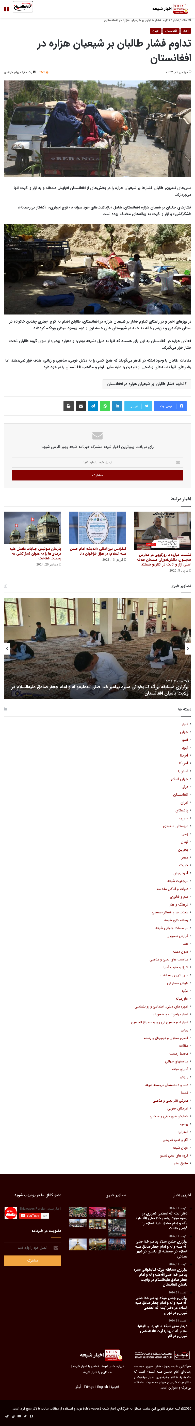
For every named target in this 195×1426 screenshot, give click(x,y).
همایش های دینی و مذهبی (169, 1116)
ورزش (184, 1077)
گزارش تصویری (177, 936)
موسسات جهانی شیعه (171, 928)
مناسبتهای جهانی (176, 1061)
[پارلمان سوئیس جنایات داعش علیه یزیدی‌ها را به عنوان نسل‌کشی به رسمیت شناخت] (32, 528)
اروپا (185, 747)
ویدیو (184, 1030)
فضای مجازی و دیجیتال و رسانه (166, 1038)
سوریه (183, 818)
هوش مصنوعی (177, 983)
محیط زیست (178, 1053)
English (102, 1387)
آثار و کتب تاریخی (175, 1140)
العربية (115, 1387)
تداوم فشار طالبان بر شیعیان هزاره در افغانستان (145, 384)
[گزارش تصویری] (117, 1227)
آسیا (185, 740)
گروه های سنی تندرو (174, 1155)
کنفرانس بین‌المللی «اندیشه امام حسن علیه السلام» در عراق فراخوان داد (98, 551)
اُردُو (78, 1387)
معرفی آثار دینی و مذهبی (170, 1100)
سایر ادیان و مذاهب (174, 975)
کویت (183, 865)
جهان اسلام (179, 779)
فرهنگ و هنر (179, 904)
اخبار (176, 20)
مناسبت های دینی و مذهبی (169, 959)
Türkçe (89, 1387)
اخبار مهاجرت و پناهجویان (170, 1014)
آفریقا (184, 755)
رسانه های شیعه (176, 920)
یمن (185, 834)
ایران (184, 802)
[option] (97, 648)
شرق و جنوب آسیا (176, 967)
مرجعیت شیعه (177, 881)
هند (185, 944)
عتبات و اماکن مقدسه (172, 889)
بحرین (183, 849)
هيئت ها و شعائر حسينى (170, 912)
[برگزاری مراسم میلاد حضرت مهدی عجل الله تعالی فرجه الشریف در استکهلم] (97, 1212)
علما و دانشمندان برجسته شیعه (166, 1085)
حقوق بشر (181, 1163)
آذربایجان (180, 873)
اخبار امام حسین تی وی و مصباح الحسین (159, 1022)
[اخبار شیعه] (167, 9)
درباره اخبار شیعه (113, 1366)
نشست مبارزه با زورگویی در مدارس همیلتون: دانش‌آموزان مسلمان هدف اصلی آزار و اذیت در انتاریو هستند (164, 559)
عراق (185, 787)
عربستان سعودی (175, 826)
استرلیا (183, 771)
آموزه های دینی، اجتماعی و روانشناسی (161, 1006)
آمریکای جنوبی (177, 1108)
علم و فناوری (179, 896)
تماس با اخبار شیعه (86, 1366)
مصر (185, 857)
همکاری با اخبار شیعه (97, 1372)
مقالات (183, 1045)
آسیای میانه (180, 1069)
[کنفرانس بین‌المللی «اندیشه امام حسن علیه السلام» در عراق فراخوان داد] (97, 528)
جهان (155, 30)
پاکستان (181, 810)
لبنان (184, 842)
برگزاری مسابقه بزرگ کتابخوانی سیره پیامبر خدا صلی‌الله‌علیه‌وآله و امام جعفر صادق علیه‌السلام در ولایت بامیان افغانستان (100, 690)
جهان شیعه (180, 1147)
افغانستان (171, 30)
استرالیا (183, 1132)
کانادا (184, 1093)
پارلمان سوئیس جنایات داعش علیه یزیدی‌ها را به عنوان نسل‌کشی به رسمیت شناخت (35, 553)
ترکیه (185, 991)
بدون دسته (180, 951)
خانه (185, 20)
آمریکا (183, 763)
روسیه (184, 1124)
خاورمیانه (182, 998)
